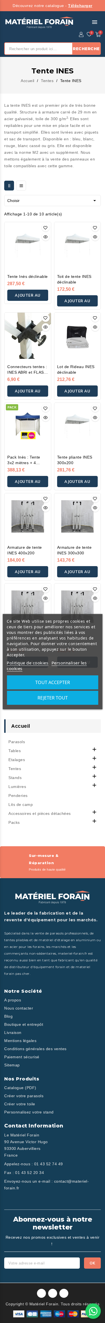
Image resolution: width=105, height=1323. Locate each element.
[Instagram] (52, 1293)
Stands (15, 777)
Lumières (17, 786)
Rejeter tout (53, 698)
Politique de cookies (27, 663)
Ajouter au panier (28, 297)
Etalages (16, 759)
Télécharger (80, 5)
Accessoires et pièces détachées (39, 813)
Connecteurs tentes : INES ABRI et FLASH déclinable (27, 369)
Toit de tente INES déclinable (74, 279)
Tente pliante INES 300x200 (74, 460)
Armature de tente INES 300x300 (74, 550)
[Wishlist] (89, 34)
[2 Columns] (9, 185)
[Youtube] (63, 1293)
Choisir (52, 200)
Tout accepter (52, 682)
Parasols (16, 742)
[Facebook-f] (41, 1293)
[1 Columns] (21, 185)
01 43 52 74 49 (48, 1164)
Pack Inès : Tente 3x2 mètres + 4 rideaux (23, 460)
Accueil (20, 726)
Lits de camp (20, 804)
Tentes (14, 768)
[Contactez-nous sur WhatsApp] (93, 1311)
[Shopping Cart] (98, 34)
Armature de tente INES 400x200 (24, 550)
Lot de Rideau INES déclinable (76, 369)
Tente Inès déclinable (27, 276)
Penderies (18, 795)
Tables (14, 750)
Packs (14, 822)
